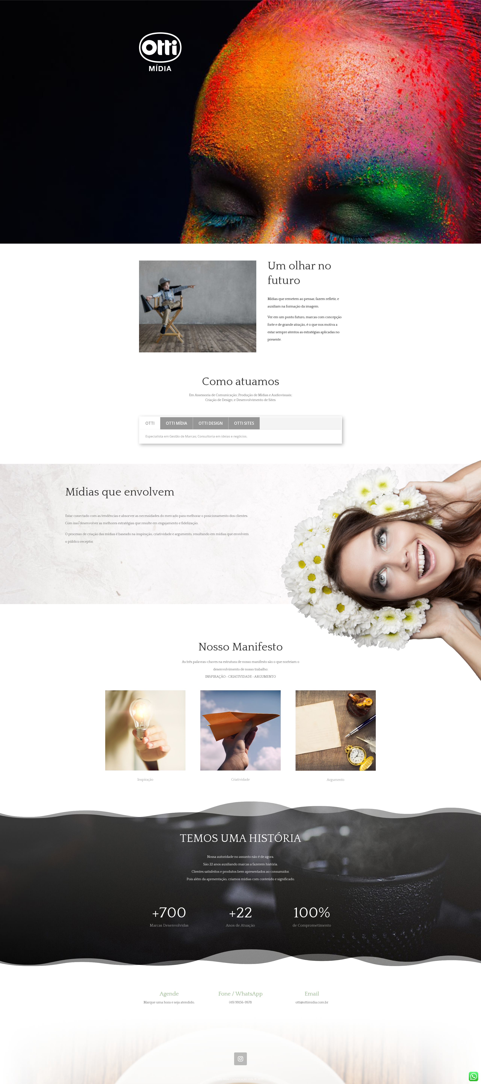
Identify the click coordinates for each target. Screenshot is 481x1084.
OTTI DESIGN (211, 423)
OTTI (149, 423)
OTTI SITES (244, 423)
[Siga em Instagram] (240, 1058)
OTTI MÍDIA (176, 423)
